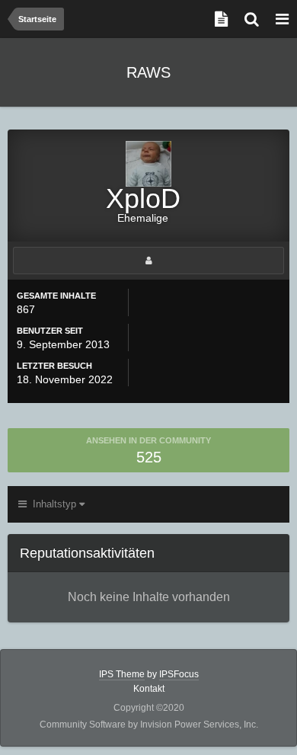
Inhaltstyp (53, 504)
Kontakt (148, 688)
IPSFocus (179, 674)
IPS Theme (122, 674)
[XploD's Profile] (148, 260)
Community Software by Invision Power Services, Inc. (149, 724)
